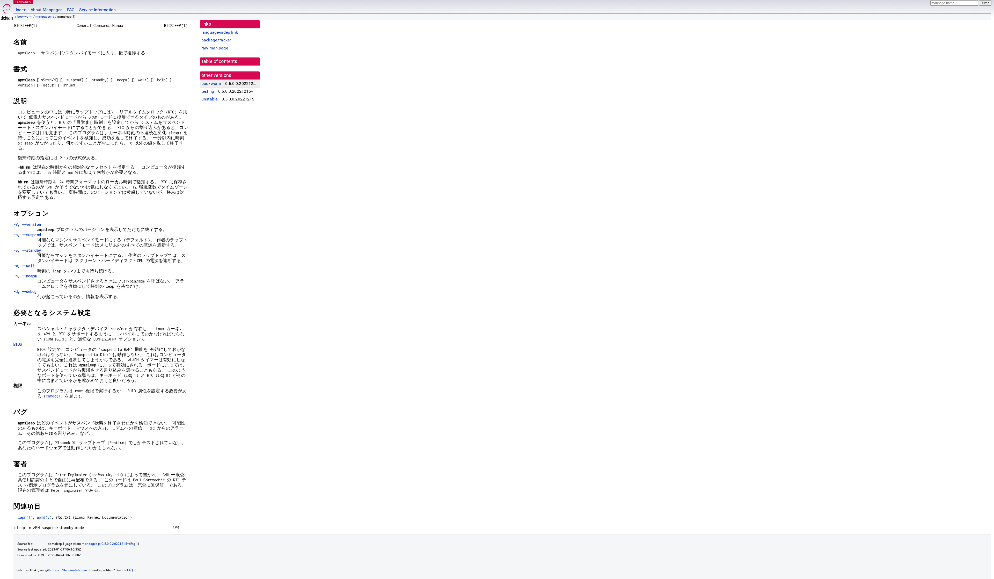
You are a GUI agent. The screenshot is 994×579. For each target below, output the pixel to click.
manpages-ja (44, 16)
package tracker (216, 40)
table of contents (219, 61)
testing (207, 91)
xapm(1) (25, 517)
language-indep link (219, 32)
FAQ (71, 9)
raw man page (214, 48)
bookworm (25, 16)
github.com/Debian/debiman (66, 570)
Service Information (97, 9)
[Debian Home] (6, 10)
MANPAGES (23, 2)
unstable (209, 99)
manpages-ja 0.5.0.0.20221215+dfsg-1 (110, 544)
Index (21, 9)
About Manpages (46, 9)
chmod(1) (54, 396)
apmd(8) (44, 517)
